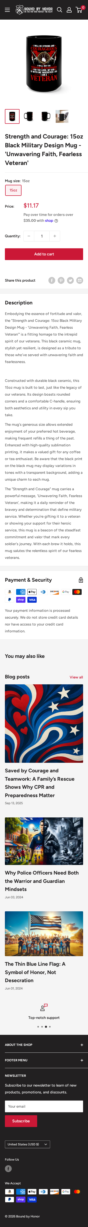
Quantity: (13, 236)
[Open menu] (7, 10)
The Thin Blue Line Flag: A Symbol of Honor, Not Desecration (35, 972)
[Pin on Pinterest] (61, 280)
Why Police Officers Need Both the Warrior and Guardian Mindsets (42, 881)
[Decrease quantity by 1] (29, 236)
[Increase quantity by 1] (55, 236)
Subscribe (21, 1121)
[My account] (69, 10)
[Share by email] (79, 280)
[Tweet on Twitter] (70, 280)
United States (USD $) (23, 1144)
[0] (79, 10)
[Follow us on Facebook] (8, 1168)
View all (76, 677)
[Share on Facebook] (51, 280)
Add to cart (44, 254)
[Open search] (59, 10)
